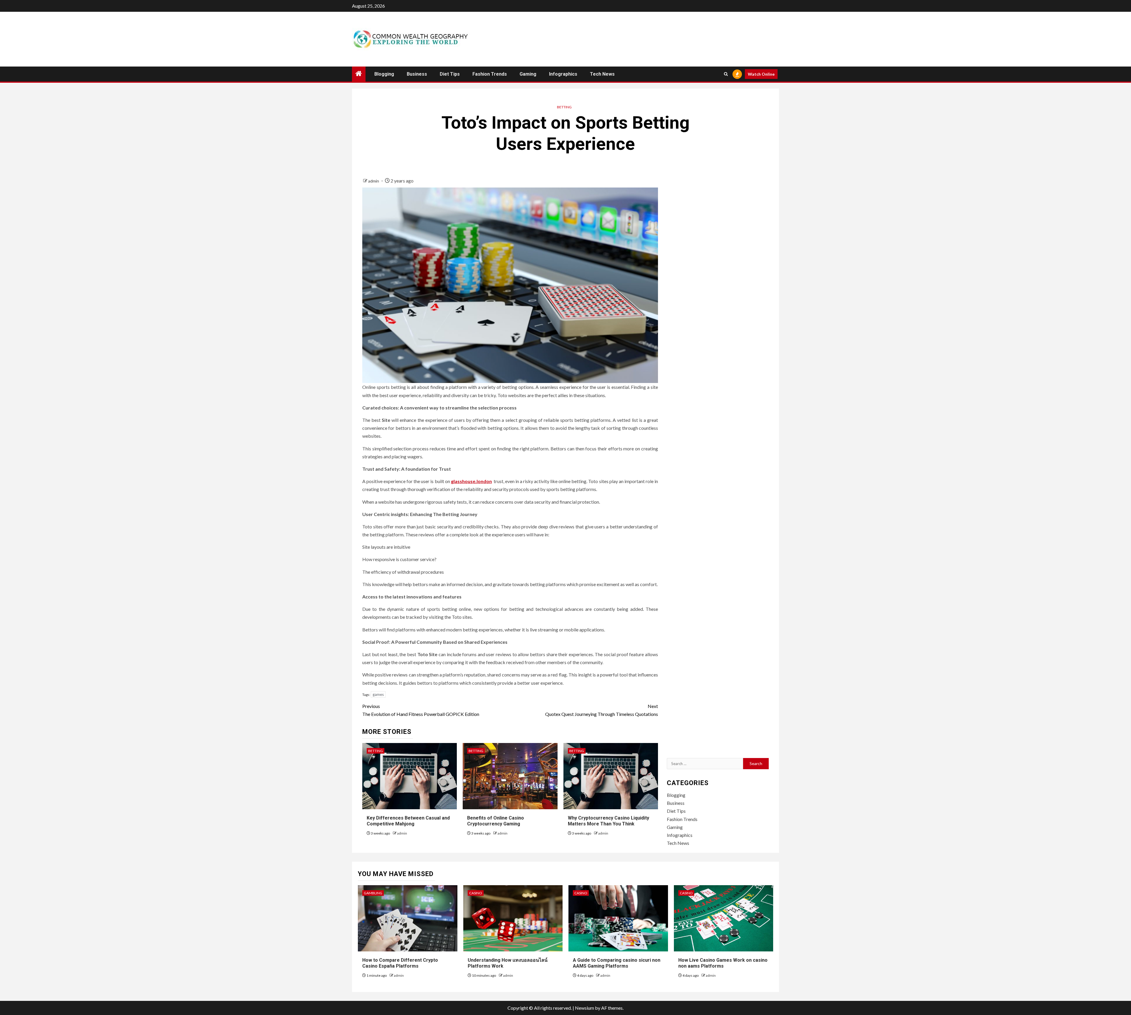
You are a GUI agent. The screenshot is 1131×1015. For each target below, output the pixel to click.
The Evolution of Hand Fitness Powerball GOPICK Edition (420, 710)
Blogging (384, 74)
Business (417, 74)
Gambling (373, 893)
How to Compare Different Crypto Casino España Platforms (400, 963)
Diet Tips (450, 74)
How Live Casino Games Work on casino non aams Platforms (723, 963)
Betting (564, 107)
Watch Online (761, 74)
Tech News (602, 74)
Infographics (563, 74)
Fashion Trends (489, 74)
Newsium (584, 1008)
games (378, 694)
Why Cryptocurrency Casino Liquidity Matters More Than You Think (608, 821)
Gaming (528, 74)
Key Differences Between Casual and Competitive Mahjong (408, 821)
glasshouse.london (471, 481)
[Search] (726, 74)
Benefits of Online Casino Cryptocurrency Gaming (495, 821)
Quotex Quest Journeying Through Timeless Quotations (601, 710)
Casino (475, 893)
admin (374, 180)
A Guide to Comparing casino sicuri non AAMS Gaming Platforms (616, 963)
